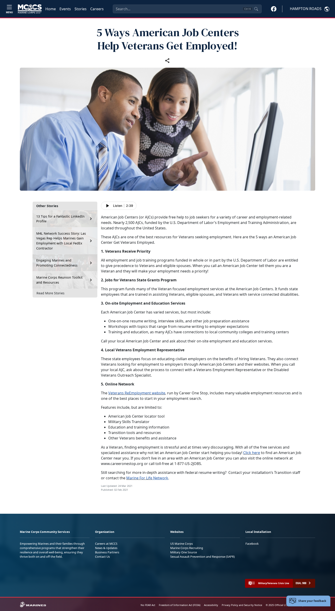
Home (50, 8)
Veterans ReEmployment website (136, 392)
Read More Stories (50, 293)
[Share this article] (167, 60)
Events (65, 8)
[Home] (30, 9)
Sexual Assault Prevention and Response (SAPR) (202, 557)
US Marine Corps (181, 544)
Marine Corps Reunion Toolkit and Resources (59, 280)
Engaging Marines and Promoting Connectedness (56, 262)
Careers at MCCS (106, 544)
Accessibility (211, 605)
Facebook (252, 544)
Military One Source (183, 552)
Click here (251, 452)
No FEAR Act (148, 605)
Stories (81, 8)
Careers (97, 8)
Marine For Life (139, 477)
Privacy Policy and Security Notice (242, 605)
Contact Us (102, 557)
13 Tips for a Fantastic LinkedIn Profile (60, 218)
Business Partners (107, 552)
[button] (273, 8)
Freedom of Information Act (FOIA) (179, 605)
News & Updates (106, 548)
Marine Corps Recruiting (186, 548)
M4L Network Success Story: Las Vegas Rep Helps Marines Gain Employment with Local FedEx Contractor (61, 240)
